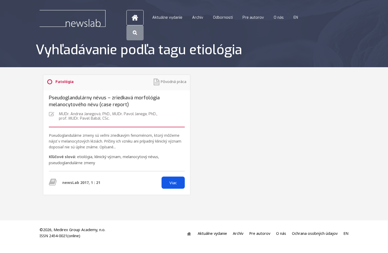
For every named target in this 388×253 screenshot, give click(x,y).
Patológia (64, 81)
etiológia (84, 156)
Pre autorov (253, 17)
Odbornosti (223, 17)
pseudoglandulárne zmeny (72, 162)
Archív (197, 17)
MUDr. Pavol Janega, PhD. (134, 113)
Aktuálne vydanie (167, 17)
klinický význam (107, 156)
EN (296, 17)
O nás (279, 17)
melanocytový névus (140, 156)
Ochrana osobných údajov (315, 233)
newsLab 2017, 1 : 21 (81, 182)
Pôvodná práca (173, 81)
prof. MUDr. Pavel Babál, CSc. (84, 118)
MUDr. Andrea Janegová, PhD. (84, 113)
